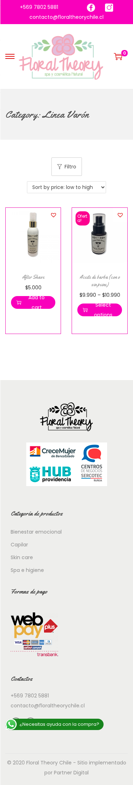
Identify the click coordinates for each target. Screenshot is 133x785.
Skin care (22, 557)
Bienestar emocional (36, 531)
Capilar (19, 544)
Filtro (70, 166)
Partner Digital (71, 772)
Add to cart (36, 302)
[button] (53, 215)
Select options (103, 310)
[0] (118, 56)
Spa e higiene (27, 570)
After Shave (33, 277)
